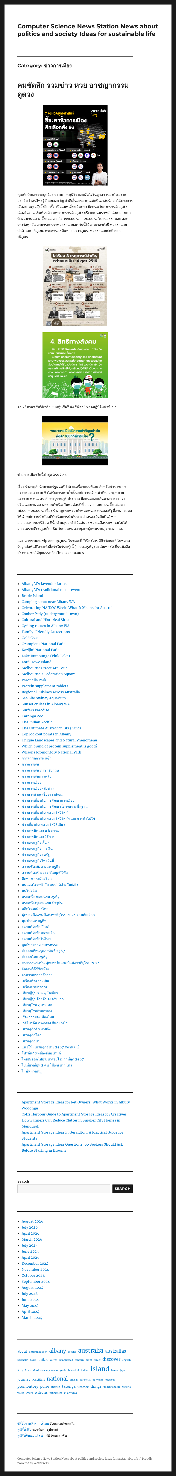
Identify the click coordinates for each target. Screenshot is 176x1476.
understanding (111, 1386)
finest (28, 1370)
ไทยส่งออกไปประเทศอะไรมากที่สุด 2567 (53, 1059)
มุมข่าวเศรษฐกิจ (34, 921)
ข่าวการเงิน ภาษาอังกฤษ (40, 770)
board (33, 1360)
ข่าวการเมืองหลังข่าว (38, 788)
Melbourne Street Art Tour (44, 668)
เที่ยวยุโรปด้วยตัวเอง (37, 1011)
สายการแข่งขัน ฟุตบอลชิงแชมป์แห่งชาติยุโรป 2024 (61, 963)
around (72, 1351)
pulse (44, 1386)
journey (23, 1379)
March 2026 (32, 1239)
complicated (66, 1360)
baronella (22, 1360)
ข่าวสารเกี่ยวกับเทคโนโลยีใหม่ (45, 812)
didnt (89, 1360)
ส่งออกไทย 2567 (34, 957)
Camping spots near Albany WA (48, 602)
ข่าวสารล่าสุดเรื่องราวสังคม (43, 794)
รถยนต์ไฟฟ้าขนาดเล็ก (38, 933)
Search (23, 1181)
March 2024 (32, 1317)
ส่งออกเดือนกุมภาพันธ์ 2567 (43, 951)
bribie (43, 1359)
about (22, 1351)
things (96, 1386)
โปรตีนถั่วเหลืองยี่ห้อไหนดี (41, 1053)
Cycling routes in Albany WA (46, 626)
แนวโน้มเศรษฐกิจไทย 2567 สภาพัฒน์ (50, 1047)
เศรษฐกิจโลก (31, 1035)
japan (123, 1370)
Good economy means (45, 1370)
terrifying (82, 1386)
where (29, 1393)
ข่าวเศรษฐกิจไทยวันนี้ (38, 860)
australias (115, 1351)
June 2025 (30, 1251)
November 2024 (35, 1269)
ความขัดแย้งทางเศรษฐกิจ (41, 866)
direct (97, 1360)
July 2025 (30, 1245)
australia (90, 1350)
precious (110, 1379)
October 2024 (33, 1275)
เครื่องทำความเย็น (35, 981)
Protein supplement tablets (45, 686)
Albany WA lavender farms (44, 584)
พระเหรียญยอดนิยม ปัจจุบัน (42, 903)
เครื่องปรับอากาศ (34, 987)
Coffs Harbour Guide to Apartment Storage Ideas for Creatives (74, 1114)
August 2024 (32, 1287)
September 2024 (36, 1281)
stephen (55, 1386)
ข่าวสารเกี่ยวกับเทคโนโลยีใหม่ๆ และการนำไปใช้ (58, 818)
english (126, 1360)
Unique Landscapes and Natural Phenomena (59, 740)
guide (63, 1370)
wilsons (41, 1392)
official (74, 1379)
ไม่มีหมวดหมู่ (32, 1071)
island (99, 1369)
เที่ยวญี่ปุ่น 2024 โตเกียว (40, 993)
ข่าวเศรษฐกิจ (70, 1393)
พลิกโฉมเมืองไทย (35, 909)
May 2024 (30, 1305)
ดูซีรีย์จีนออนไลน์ (30, 1435)
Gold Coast (31, 638)
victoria (126, 1386)
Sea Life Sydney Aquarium (44, 698)
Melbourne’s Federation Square (49, 674)
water (20, 1393)
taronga (69, 1386)
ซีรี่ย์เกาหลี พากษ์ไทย (33, 1423)
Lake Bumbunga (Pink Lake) (46, 656)
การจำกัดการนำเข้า (37, 758)
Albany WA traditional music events (52, 590)
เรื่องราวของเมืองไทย (38, 1017)
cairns (53, 1360)
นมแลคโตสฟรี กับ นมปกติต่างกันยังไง (50, 884)
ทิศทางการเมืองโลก (37, 878)
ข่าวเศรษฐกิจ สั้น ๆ (36, 842)
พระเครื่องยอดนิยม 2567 (40, 896)
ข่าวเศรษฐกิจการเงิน (37, 848)
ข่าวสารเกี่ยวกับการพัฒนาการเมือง (48, 800)
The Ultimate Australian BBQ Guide (52, 728)
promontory (27, 1386)
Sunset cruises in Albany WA (46, 704)
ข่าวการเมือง (31, 782)
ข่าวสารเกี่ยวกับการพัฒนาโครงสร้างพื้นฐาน (55, 806)
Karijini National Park (40, 650)
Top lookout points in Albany (46, 734)
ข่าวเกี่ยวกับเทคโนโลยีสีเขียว (43, 824)
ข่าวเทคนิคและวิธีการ (38, 836)
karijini (38, 1379)
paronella (85, 1379)
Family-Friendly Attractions (46, 632)
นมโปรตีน (29, 890)
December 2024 (35, 1263)
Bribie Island (32, 596)
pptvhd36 (98, 1379)
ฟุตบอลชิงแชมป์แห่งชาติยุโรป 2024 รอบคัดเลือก (58, 915)
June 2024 (30, 1299)
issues (114, 1370)
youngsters (56, 1393)
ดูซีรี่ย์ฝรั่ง (24, 1429)
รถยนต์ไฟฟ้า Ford (35, 927)
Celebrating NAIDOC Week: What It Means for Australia (68, 608)
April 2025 (30, 1257)
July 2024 (30, 1293)
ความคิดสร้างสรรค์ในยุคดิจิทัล (45, 872)
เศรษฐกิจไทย (31, 1041)
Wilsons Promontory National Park (51, 752)
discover (111, 1359)
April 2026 (30, 1233)
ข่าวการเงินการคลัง (36, 776)
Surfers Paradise (35, 710)
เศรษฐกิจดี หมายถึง (36, 1029)
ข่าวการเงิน (30, 764)
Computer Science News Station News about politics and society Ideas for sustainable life (87, 30)
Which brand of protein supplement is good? (59, 746)
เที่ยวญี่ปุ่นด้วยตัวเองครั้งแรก (43, 999)
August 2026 (32, 1221)
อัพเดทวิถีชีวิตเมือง (36, 969)
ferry (20, 1370)
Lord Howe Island (37, 662)
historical (73, 1370)
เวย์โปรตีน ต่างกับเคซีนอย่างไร (45, 1023)
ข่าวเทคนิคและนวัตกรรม (40, 830)
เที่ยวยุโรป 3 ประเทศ (37, 1005)
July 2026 (30, 1227)
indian (84, 1370)
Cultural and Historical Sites (45, 620)
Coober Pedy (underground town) (50, 614)
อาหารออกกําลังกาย (37, 975)
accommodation (38, 1351)
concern (79, 1360)
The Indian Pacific (37, 722)
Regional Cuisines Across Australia (51, 692)
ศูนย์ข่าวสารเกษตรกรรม (40, 945)
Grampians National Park (43, 644)
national (57, 1378)
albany (57, 1350)
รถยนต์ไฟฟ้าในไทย (36, 939)
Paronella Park (34, 680)
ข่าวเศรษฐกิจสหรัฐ (36, 854)
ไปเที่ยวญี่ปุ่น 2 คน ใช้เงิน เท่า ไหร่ (47, 1065)
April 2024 (30, 1311)
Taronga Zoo (32, 716)
